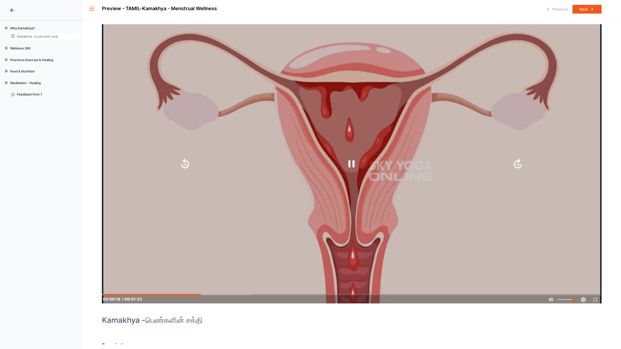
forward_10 (518, 164)
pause (351, 164)
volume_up (551, 299)
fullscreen (595, 299)
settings (583, 299)
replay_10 (185, 164)
